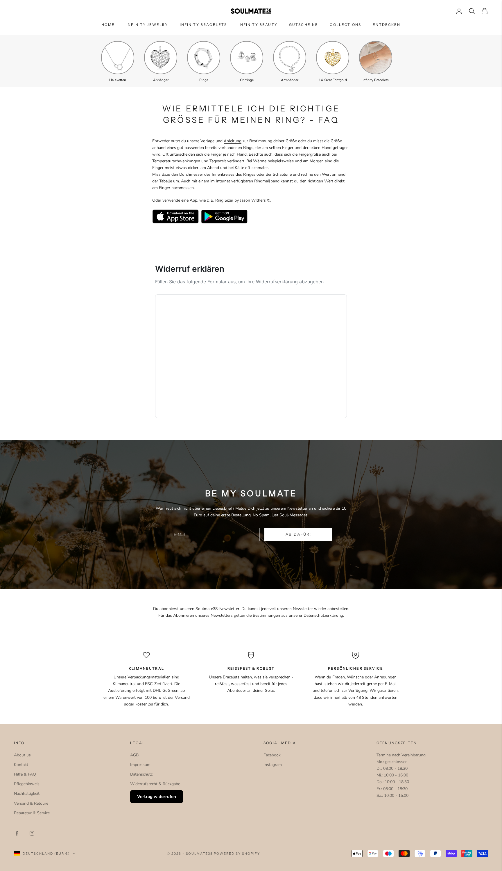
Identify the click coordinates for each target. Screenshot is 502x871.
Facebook (272, 755)
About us (22, 755)
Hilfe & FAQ (25, 774)
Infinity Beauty (258, 24)
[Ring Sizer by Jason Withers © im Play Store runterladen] (224, 216)
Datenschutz (141, 774)
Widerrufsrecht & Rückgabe (155, 784)
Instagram (272, 764)
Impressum (140, 764)
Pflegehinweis (27, 784)
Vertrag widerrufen (156, 796)
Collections (345, 24)
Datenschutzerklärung (323, 615)
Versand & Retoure (31, 803)
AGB (134, 755)
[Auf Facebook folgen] (17, 833)
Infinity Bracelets (203, 24)
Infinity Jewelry (147, 24)
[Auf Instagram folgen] (32, 833)
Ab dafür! (298, 534)
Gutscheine (303, 24)
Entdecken (386, 24)
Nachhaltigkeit (27, 793)
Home (108, 24)
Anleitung (232, 141)
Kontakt (21, 764)
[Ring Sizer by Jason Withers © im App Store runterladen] (175, 216)
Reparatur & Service (32, 813)
